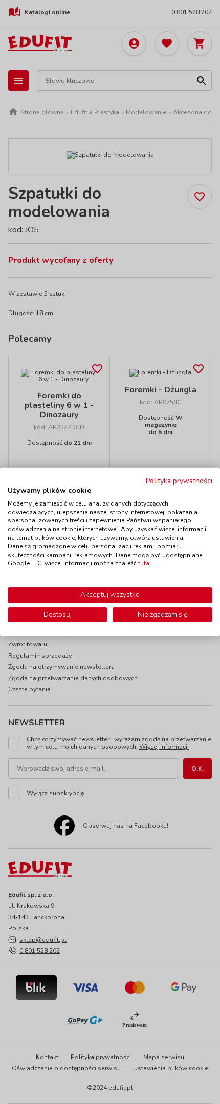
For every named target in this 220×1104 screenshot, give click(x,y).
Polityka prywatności (179, 481)
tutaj (144, 563)
